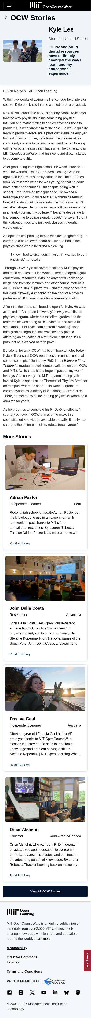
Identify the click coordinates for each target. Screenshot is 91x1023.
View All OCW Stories (45, 891)
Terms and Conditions (24, 971)
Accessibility (17, 948)
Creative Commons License (22, 959)
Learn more (42, 938)
